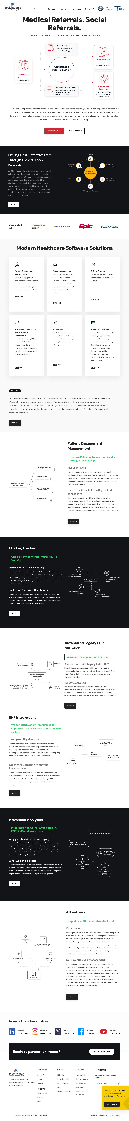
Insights (64, 9)
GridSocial (60, 1075)
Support (40, 1083)
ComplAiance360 (63, 1079)
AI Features (80, 1087)
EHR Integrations (82, 1079)
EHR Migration (81, 1083)
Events (40, 1097)
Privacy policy (115, 1115)
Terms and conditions (99, 1115)
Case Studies (42, 1093)
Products (38, 9)
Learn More (19, 297)
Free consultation (103, 1052)
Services (51, 9)
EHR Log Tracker (62, 1083)
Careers (40, 1079)
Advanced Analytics (64, 1091)
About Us (77, 9)
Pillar (58, 1087)
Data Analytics (81, 1075)
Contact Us (90, 9)
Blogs (39, 1101)
